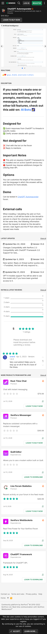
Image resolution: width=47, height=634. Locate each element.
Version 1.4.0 (38, 259)
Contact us (5, 594)
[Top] (7, 598)
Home (3, 598)
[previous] (1, 46)
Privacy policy (31, 594)
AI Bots (26, 109)
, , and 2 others (20, 75)
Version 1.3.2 (38, 272)
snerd (12, 356)
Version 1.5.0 (38, 244)
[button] (3, 3)
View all (43, 238)
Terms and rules (17, 594)
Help (40, 594)
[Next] (45, 46)
